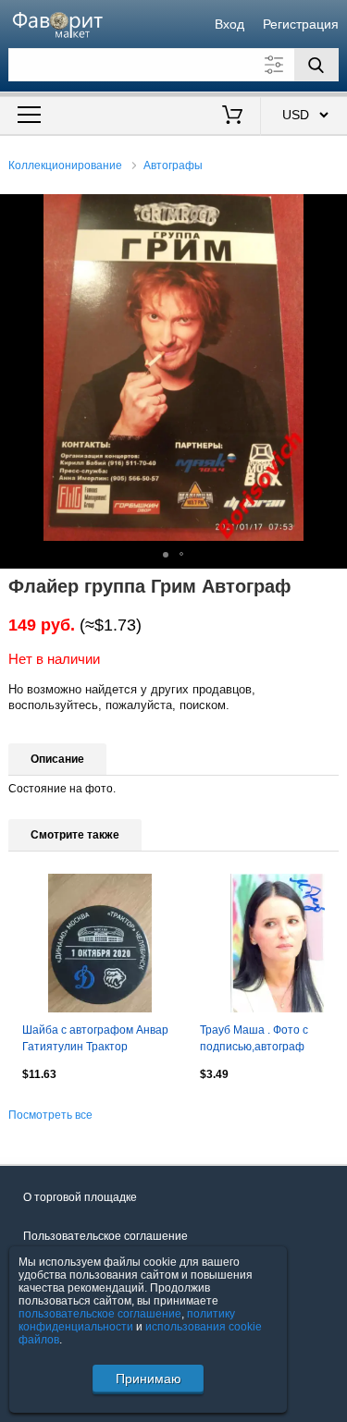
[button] (330, 211)
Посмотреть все (50, 1115)
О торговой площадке (80, 1197)
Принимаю (148, 1378)
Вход (229, 24)
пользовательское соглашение (100, 1313)
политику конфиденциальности (127, 1320)
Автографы (173, 165)
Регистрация (301, 24)
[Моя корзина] (232, 116)
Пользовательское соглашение (105, 1236)
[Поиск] (316, 64)
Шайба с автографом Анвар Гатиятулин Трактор (95, 1038)
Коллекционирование (65, 165)
